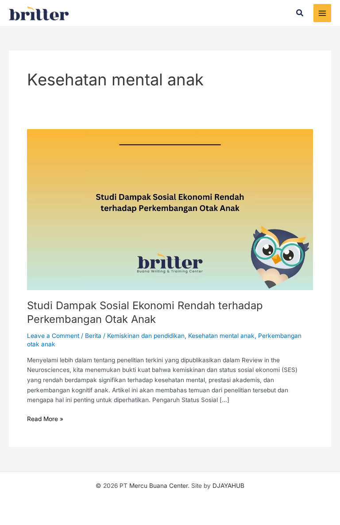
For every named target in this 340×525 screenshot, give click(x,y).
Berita (93, 335)
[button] (300, 13)
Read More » (45, 418)
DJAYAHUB (228, 485)
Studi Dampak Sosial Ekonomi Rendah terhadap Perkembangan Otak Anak (145, 312)
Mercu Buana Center (158, 485)
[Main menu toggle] (322, 13)
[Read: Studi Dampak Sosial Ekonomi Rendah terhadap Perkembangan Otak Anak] (170, 209)
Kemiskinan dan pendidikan (146, 335)
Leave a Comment (53, 335)
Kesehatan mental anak (221, 335)
